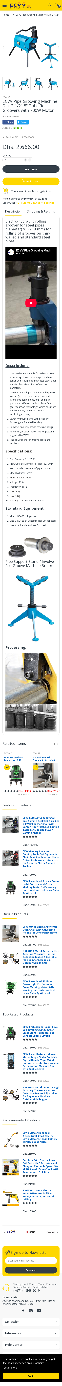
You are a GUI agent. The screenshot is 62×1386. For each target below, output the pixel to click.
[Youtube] (39, 1311)
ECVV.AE (6, 97)
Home (5, 14)
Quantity (6, 155)
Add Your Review (10, 116)
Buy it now (31, 169)
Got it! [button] (31, 1376)
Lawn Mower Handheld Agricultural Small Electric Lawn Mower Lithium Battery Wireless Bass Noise (40, 1137)
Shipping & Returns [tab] (41, 211)
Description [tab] (13, 211)
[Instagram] (31, 1311)
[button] (11, 791)
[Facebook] (23, 1311)
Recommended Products (21, 1120)
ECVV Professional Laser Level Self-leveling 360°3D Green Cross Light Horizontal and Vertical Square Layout (16, 759)
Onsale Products (15, 914)
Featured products (17, 805)
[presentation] (54, 744)
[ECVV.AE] (20, 5)
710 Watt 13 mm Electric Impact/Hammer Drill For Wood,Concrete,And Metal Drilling (38, 1195)
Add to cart (33, 181)
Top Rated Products (17, 1014)
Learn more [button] (10, 1367)
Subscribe (31, 1270)
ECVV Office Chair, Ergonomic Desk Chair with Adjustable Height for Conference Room (45, 759)
